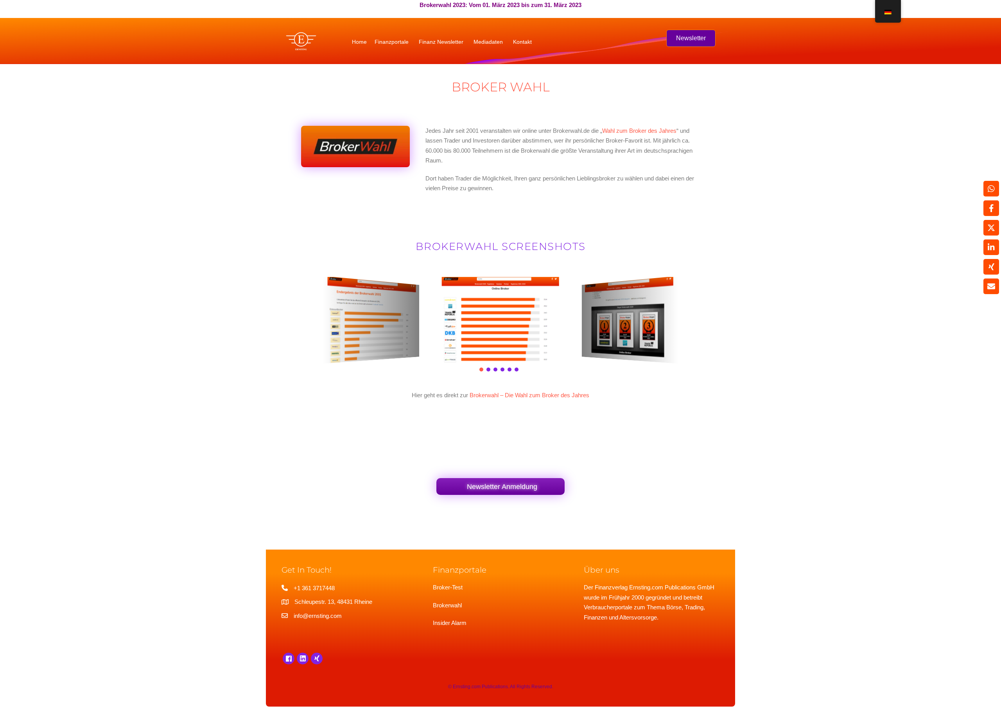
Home (359, 42)
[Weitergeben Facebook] (991, 208)
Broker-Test (448, 587)
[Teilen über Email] (991, 286)
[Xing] (317, 658)
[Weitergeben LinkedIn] (991, 247)
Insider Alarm (449, 622)
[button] (481, 369)
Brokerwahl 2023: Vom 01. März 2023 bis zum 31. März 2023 (500, 5)
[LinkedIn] (303, 658)
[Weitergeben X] (991, 228)
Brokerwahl (447, 605)
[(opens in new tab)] (355, 146)
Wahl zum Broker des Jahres (639, 130)
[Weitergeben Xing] (991, 267)
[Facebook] (288, 658)
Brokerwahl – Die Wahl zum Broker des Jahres (529, 395)
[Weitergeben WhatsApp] (991, 188)
